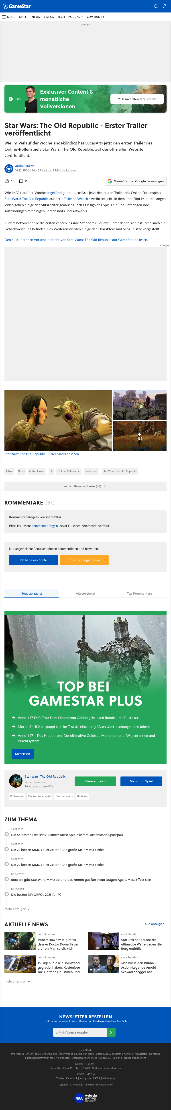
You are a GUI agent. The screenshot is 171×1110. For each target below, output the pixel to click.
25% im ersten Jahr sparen (137, 99)
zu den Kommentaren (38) (82, 486)
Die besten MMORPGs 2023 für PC (36, 894)
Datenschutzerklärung (84, 1058)
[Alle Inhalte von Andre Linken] (8, 168)
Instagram (85, 1078)
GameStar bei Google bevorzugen (139, 181)
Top (139, 593)
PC (51, 471)
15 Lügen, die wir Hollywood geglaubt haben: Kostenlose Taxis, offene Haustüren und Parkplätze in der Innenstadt (59, 969)
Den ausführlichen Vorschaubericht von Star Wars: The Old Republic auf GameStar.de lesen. (76, 239)
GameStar (55, 1068)
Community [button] (95, 17)
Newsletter (141, 1054)
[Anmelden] (111, 1032)
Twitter (60, 1078)
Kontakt (154, 1054)
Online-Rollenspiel (68, 471)
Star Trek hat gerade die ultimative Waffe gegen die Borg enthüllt (141, 944)
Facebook (71, 1078)
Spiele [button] (23, 17)
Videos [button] (48, 17)
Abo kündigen (85, 1054)
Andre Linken (24, 166)
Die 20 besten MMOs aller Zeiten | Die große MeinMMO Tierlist (57, 849)
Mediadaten (63, 1058)
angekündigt (56, 192)
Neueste (31, 593)
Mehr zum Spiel (141, 781)
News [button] (36, 17)
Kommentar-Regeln (45, 525)
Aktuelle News (26, 924)
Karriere (128, 1054)
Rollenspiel (91, 471)
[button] (155, 6)
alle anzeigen (154, 924)
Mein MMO (83, 1068)
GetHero (97, 1068)
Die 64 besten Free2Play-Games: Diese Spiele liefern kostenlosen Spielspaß (67, 834)
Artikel (9, 471)
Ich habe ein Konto (33, 560)
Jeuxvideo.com (113, 1068)
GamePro (68, 1068)
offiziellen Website (75, 198)
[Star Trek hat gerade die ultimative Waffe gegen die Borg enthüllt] (103, 941)
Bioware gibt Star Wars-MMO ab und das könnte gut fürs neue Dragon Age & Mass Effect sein (81, 879)
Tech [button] (61, 17)
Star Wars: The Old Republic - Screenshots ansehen (41, 454)
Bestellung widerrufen (109, 1054)
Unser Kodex (49, 1054)
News (21, 471)
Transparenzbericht (135, 1058)
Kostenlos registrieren (84, 560)
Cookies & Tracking (110, 1058)
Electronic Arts (64, 796)
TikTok (96, 1078)
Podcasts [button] (75, 17)
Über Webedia (67, 1054)
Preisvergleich (95, 781)
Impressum (17, 1054)
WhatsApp (108, 1078)
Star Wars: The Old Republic (26, 198)
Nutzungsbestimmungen (39, 1058)
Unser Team (33, 1054)
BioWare (82, 796)
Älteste (85, 593)
